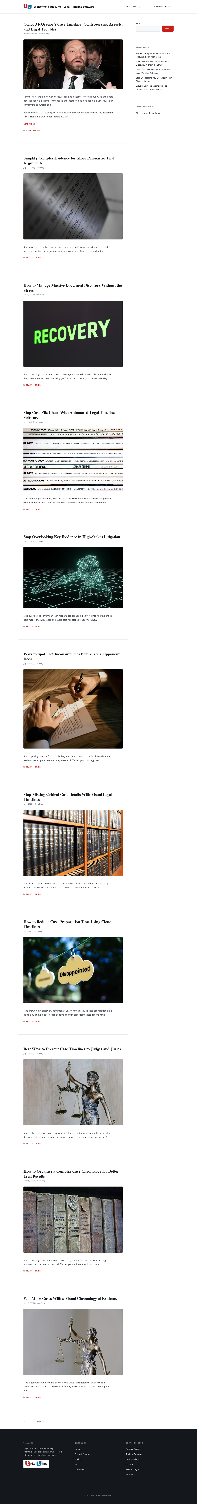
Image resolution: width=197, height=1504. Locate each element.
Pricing (78, 1459)
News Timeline (33, 131)
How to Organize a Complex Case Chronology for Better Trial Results (71, 1173)
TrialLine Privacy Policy (158, 6)
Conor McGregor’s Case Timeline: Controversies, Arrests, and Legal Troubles (73, 26)
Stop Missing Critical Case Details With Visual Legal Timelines (67, 796)
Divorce (129, 1464)
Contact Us (80, 1469)
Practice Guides (33, 258)
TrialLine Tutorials (134, 1454)
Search (139, 23)
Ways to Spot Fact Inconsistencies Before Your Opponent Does (71, 656)
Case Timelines (133, 1459)
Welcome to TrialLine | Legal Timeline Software (64, 6)
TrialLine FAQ (133, 6)
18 (34, 1421)
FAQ (76, 1464)
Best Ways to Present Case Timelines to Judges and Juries (72, 1049)
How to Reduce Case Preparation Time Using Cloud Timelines (67, 924)
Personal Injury (133, 1469)
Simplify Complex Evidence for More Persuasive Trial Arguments (68, 160)
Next (40, 1421)
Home (77, 1449)
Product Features (82, 1454)
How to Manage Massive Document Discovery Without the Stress (72, 287)
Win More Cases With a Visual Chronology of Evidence (70, 1298)
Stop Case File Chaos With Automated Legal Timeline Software (69, 414)
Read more (29, 124)
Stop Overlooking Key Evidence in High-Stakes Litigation (71, 537)
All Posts (130, 1474)
